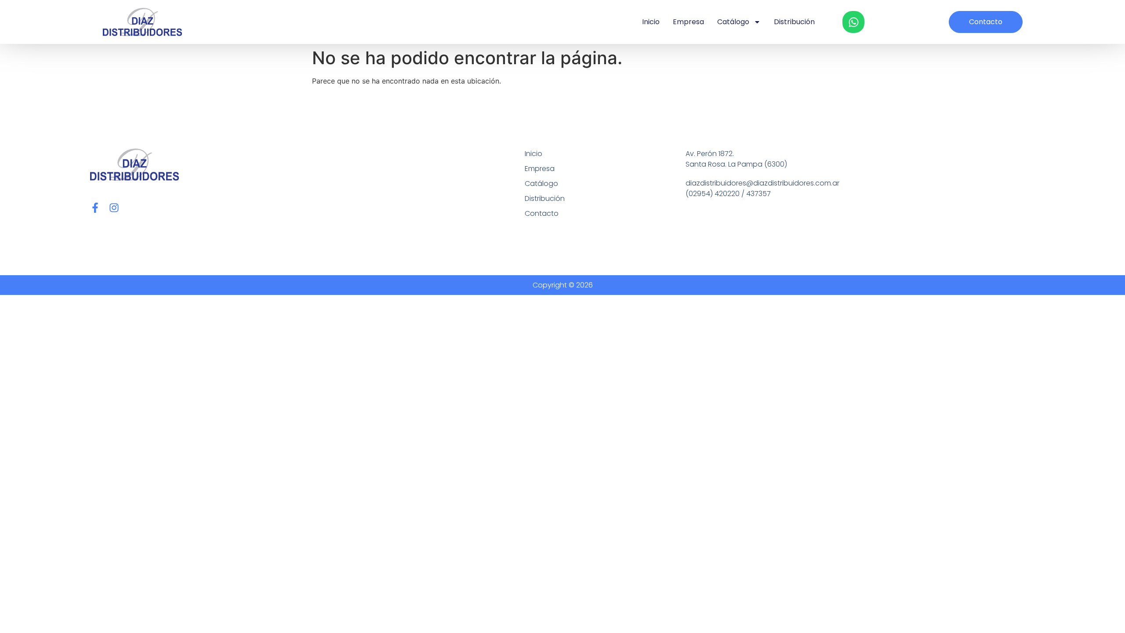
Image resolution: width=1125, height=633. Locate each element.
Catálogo (733, 22)
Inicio (651, 22)
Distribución (794, 22)
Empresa (688, 22)
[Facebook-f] (95, 208)
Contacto (542, 213)
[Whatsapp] (853, 22)
